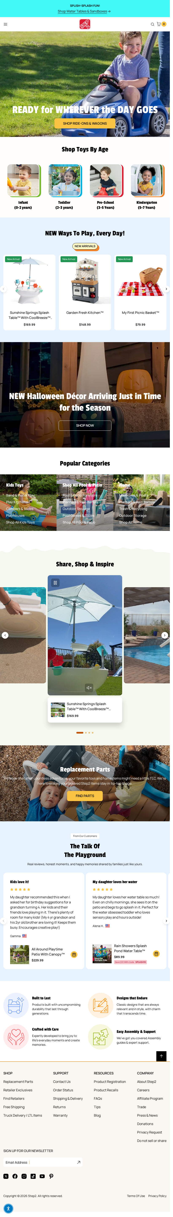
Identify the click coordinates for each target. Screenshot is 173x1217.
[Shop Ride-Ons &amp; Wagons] (85, 84)
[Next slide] (166, 289)
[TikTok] (33, 1176)
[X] (5, 1176)
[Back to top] (161, 1056)
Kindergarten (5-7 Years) (147, 205)
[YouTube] (42, 1176)
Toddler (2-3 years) (64, 205)
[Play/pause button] (55, 583)
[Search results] (152, 24)
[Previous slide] (5, 635)
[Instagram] (24, 1176)
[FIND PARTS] (85, 783)
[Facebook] (15, 1176)
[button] (8, 1209)
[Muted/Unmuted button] (89, 688)
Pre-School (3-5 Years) (105, 205)
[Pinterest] (51, 1176)
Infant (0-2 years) (23, 205)
